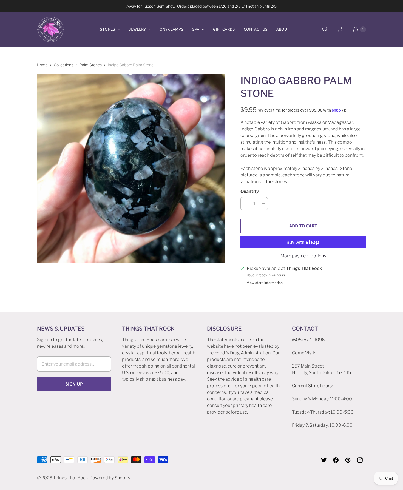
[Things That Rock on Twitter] (324, 460)
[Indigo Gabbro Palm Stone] (131, 168)
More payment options (303, 255)
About (283, 29)
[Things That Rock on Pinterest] (348, 460)
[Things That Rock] (50, 29)
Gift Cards (224, 29)
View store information (265, 283)
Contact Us (256, 29)
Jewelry (137, 29)
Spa (195, 29)
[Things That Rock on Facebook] (336, 460)
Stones (107, 29)
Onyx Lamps (171, 29)
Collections (63, 64)
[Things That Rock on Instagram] (360, 460)
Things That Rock (70, 477)
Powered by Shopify (110, 477)
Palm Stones (90, 64)
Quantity (249, 191)
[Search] (325, 29)
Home (42, 64)
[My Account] (340, 29)
